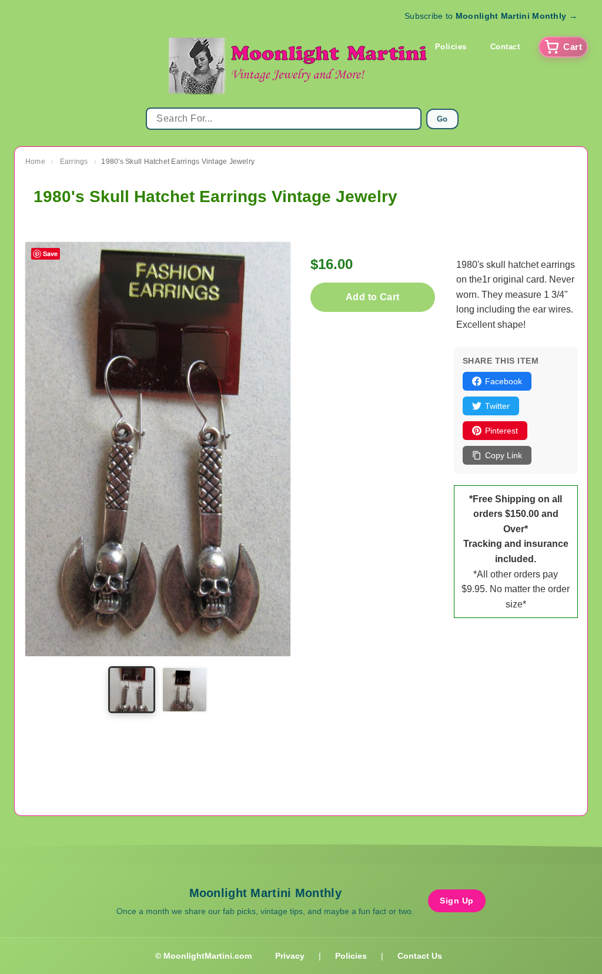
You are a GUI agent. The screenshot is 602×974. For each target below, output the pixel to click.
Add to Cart (372, 297)
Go (442, 119)
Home (35, 161)
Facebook (503, 381)
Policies (451, 46)
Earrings (74, 161)
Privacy (290, 955)
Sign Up (457, 900)
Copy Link (503, 455)
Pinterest (501, 430)
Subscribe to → (490, 16)
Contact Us (419, 955)
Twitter (497, 406)
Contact (505, 46)
